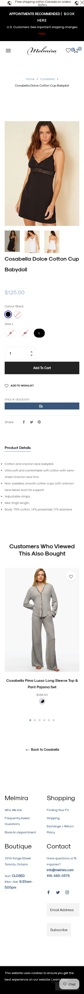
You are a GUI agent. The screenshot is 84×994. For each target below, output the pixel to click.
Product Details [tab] (18, 447)
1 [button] (30, 720)
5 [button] (49, 720)
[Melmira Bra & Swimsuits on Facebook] (48, 892)
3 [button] (39, 720)
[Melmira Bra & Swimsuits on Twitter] (58, 892)
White (17, 314)
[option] (42, 645)
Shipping (53, 818)
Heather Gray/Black (42, 701)
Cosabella (47, 79)
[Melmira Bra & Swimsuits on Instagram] (67, 892)
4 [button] (44, 720)
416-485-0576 (58, 876)
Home (30, 79)
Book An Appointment (20, 832)
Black (8, 314)
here (41, 33)
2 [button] (35, 720)
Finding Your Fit (58, 810)
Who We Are (13, 810)
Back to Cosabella (44, 749)
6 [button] (53, 720)
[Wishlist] (68, 50)
